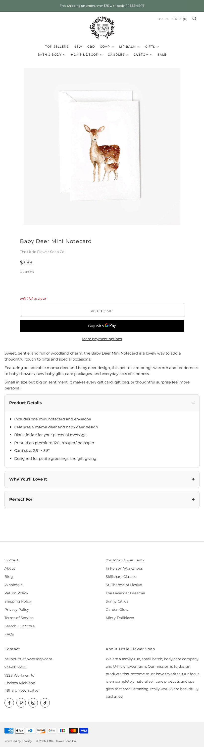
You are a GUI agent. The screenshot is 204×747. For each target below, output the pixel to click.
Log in (162, 19)
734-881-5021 (15, 667)
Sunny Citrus (117, 601)
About (9, 568)
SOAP (105, 46)
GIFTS (150, 46)
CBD (91, 46)
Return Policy (16, 593)
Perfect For (20, 499)
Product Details (25, 402)
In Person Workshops (124, 568)
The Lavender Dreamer (126, 593)
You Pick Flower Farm (125, 560)
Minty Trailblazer (120, 618)
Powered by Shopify (18, 741)
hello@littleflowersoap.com (28, 659)
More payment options (102, 339)
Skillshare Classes (121, 577)
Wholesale (13, 585)
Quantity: (27, 271)
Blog (8, 577)
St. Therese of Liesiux (124, 585)
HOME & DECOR (85, 54)
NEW (78, 46)
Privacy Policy (16, 610)
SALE (162, 54)
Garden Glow (117, 610)
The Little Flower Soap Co (42, 251)
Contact (11, 560)
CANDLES (116, 54)
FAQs (9, 634)
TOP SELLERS (56, 46)
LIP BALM (127, 46)
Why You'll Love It (28, 479)
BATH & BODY (50, 54)
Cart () (180, 19)
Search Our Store (19, 626)
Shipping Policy (18, 601)
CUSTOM (141, 54)
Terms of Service (18, 618)
